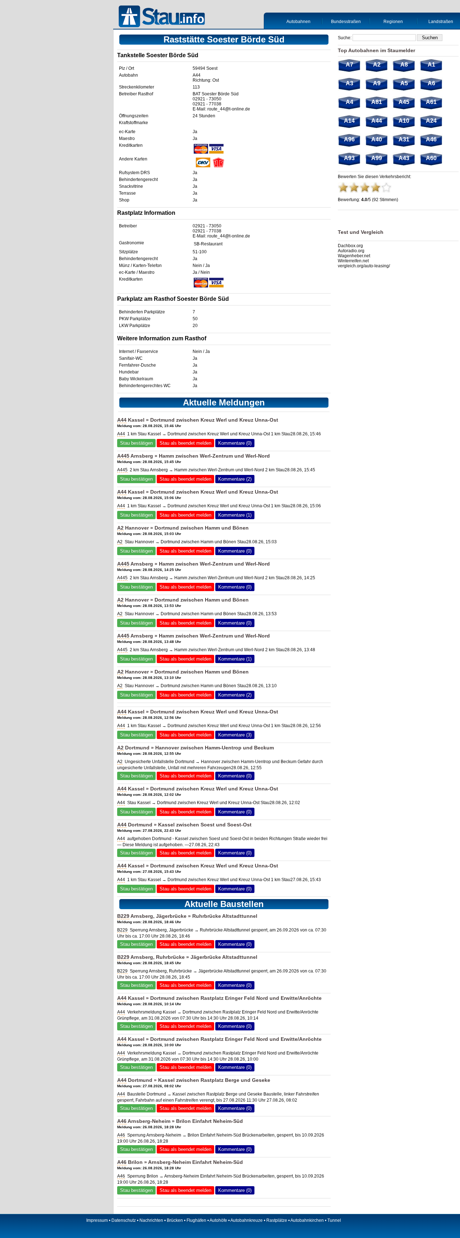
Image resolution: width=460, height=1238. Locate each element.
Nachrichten (151, 1220)
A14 (349, 121)
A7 (349, 65)
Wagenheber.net (354, 255)
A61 (431, 102)
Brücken (175, 1220)
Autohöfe (218, 1220)
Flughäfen (196, 1220)
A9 (377, 83)
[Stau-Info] (163, 17)
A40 (376, 139)
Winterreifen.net (353, 260)
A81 (376, 102)
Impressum (97, 1220)
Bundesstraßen (346, 21)
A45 (404, 102)
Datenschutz (123, 1220)
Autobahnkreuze (246, 1220)
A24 (431, 121)
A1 (431, 65)
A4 (349, 102)
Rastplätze (276, 1220)
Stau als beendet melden (185, 443)
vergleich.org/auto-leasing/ (364, 265)
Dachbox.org (350, 245)
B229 (123, 916)
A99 (376, 158)
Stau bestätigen (136, 443)
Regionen (393, 21)
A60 (431, 158)
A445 (123, 456)
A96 (349, 139)
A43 (404, 158)
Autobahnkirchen (307, 1220)
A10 (404, 121)
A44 (197, 75)
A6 (431, 83)
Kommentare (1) (235, 515)
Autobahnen (298, 21)
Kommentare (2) (235, 479)
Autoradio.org (351, 250)
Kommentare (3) (235, 735)
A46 (121, 1121)
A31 (404, 139)
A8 (404, 65)
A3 (349, 83)
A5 (404, 83)
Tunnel (334, 1220)
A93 (349, 158)
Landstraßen (440, 21)
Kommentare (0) (235, 443)
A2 (120, 528)
